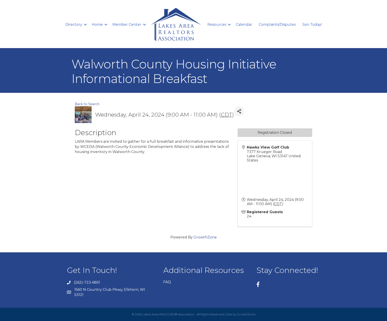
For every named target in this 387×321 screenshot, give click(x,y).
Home (97, 24)
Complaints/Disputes (277, 24)
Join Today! (312, 24)
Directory (73, 24)
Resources (216, 24)
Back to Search (87, 104)
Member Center (126, 24)
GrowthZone (205, 237)
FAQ (167, 282)
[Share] (239, 111)
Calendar (244, 24)
